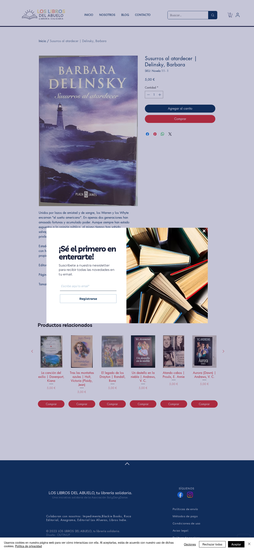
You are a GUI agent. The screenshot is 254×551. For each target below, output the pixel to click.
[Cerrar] (249, 544)
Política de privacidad (28, 546)
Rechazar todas (212, 544)
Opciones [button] (190, 544)
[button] (204, 231)
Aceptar (236, 544)
